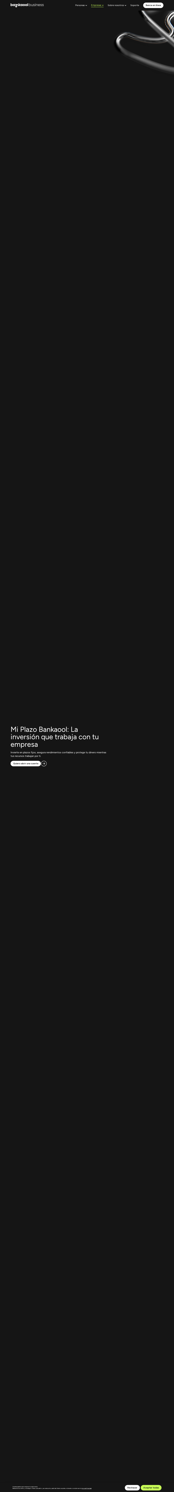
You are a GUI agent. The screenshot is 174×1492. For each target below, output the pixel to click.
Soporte (134, 5)
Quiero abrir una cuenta (25, 763)
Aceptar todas (151, 1487)
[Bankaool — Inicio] (27, 5)
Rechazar (132, 1487)
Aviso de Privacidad (86, 1488)
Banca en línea (153, 5)
